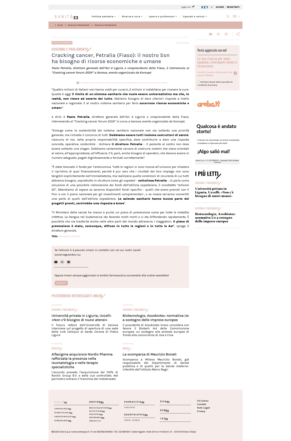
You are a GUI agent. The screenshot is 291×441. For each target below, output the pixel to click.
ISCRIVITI (61, 283)
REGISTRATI (233, 7)
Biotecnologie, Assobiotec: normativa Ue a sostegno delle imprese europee (156, 317)
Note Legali (203, 407)
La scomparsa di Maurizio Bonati (150, 354)
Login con (186, 7)
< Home (59, 25)
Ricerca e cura (131, 16)
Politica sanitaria (103, 16)
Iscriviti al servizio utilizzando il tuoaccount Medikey (214, 74)
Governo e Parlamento (79, 25)
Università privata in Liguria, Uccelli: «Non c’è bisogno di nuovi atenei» (81, 317)
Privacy (201, 411)
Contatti (201, 404)
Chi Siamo (202, 400)
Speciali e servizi (194, 16)
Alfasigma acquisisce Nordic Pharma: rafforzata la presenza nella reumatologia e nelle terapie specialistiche (82, 360)
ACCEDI (220, 7)
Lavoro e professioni (162, 16)
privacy (213, 85)
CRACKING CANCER (69, 236)
